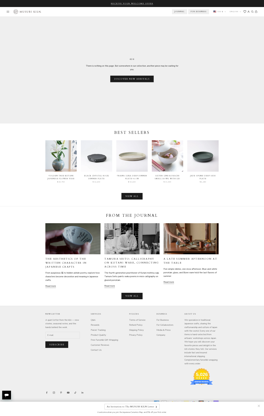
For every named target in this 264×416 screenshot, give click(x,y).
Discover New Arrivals (132, 79)
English (234, 12)
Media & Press (163, 330)
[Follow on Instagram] (54, 392)
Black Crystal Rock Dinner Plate (96, 177)
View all (132, 196)
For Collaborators (164, 324)
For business (199, 11)
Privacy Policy (135, 335)
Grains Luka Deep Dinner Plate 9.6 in (132, 177)
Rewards (95, 324)
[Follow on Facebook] (46, 392)
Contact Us (96, 350)
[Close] (259, 406)
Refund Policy (135, 324)
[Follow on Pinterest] (61, 392)
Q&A (93, 320)
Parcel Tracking (98, 330)
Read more (50, 286)
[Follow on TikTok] (75, 392)
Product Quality (98, 335)
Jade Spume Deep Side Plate (203, 177)
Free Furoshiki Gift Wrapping (104, 339)
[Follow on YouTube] (68, 392)
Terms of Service (137, 320)
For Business (162, 320)
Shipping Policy (136, 330)
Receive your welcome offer (132, 3)
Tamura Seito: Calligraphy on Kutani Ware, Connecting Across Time (131, 263)
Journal (179, 11)
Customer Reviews (100, 345)
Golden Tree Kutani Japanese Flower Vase (61, 177)
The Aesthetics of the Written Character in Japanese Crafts (66, 263)
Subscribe (56, 344)
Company (160, 335)
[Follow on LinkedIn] (82, 392)
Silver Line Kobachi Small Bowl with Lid (167, 177)
